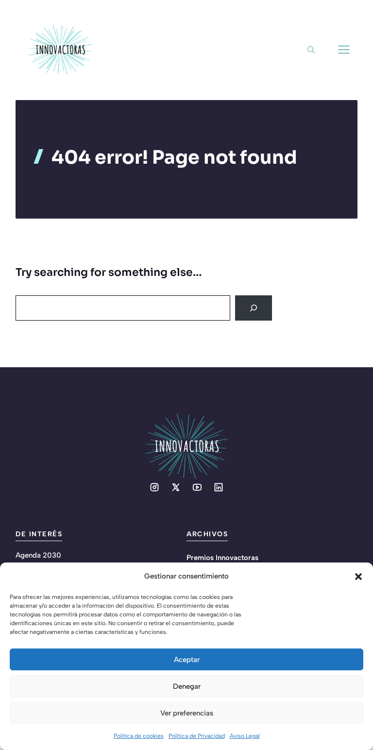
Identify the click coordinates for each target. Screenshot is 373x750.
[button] (358, 576)
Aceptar (187, 659)
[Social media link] (154, 487)
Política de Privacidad (197, 736)
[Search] (253, 308)
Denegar (187, 686)
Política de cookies (139, 736)
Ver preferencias (186, 713)
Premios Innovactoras (222, 557)
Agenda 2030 (38, 555)
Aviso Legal (245, 736)
